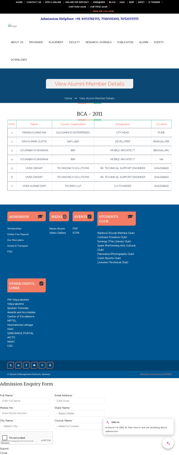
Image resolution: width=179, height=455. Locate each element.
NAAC (11, 341)
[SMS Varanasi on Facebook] (26, 365)
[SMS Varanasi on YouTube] (34, 365)
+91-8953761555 (87, 19)
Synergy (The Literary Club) (114, 241)
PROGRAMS (36, 42)
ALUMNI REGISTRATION (76, 11)
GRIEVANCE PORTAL (20, 333)
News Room (57, 228)
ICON (76, 232)
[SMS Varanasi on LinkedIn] (18, 365)
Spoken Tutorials (17, 308)
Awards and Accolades (21, 312)
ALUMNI (143, 42)
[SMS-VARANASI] (17, 28)
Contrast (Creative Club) (112, 237)
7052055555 (129, 19)
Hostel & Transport (17, 245)
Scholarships (14, 228)
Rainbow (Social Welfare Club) (116, 233)
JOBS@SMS (99, 2)
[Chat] (168, 443)
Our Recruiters (15, 240)
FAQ (9, 251)
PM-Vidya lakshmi (18, 299)
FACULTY (74, 42)
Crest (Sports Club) (109, 258)
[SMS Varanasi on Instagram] (42, 365)
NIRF (131, 2)
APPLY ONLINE (53, 2)
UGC (10, 345)
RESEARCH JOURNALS (99, 42)
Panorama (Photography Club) (115, 254)
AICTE (11, 337)
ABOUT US (17, 42)
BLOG (112, 2)
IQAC (122, 2)
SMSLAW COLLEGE (103, 11)
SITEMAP (167, 374)
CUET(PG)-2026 (98, 7)
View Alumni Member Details (96, 98)
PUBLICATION (125, 42)
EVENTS (159, 42)
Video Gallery (57, 232)
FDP (75, 228)
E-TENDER (154, 2)
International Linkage (20, 324)
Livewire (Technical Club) (112, 262)
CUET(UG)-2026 (77, 7)
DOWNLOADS (19, 59)
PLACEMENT (56, 42)
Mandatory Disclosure (150, 374)
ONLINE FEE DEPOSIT (77, 2)
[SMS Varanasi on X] (10, 365)
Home (68, 98)
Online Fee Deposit (18, 234)
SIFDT (141, 2)
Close (3, 452)
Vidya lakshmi (15, 303)
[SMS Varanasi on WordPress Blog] (50, 365)
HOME (19, 2)
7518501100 (110, 19)
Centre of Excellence (20, 316)
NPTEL (11, 320)
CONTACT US (34, 2)
